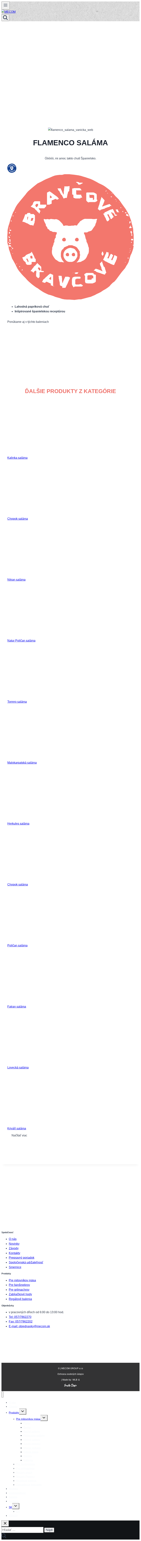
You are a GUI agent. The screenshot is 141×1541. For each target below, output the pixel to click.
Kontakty (14, 1253)
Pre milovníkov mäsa (22, 1280)
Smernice (15, 1267)
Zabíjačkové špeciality (29, 1484)
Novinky (14, 1243)
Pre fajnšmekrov (19, 1284)
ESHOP (13, 1515)
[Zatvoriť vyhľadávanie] (5, 1524)
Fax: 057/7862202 (20, 1321)
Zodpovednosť (17, 1492)
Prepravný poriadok (21, 1257)
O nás (13, 1239)
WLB (75, 1380)
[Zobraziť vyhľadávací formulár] (5, 17)
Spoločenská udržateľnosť (26, 1262)
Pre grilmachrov (19, 1289)
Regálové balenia (20, 1299)
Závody (14, 1248)
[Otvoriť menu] (5, 5)
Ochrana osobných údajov (70, 1374)
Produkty (14, 1412)
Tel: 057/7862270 (20, 1316)
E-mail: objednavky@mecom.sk (29, 1326)
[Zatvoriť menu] (2, 1394)
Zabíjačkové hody (20, 1294)
